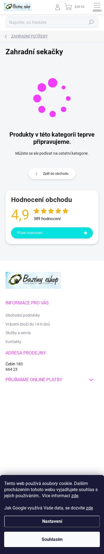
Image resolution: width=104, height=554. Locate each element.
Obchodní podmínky (23, 315)
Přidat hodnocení (30, 233)
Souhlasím (52, 539)
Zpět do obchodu (56, 174)
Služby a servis (18, 333)
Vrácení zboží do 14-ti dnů (28, 324)
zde (74, 495)
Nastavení (52, 521)
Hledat (91, 22)
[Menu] (97, 7)
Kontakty (13, 341)
